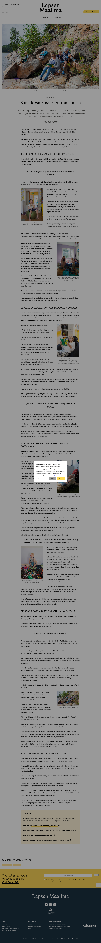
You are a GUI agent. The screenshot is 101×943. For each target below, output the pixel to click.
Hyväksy (61, 479)
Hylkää (52, 479)
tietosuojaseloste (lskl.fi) (49, 475)
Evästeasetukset (42, 479)
